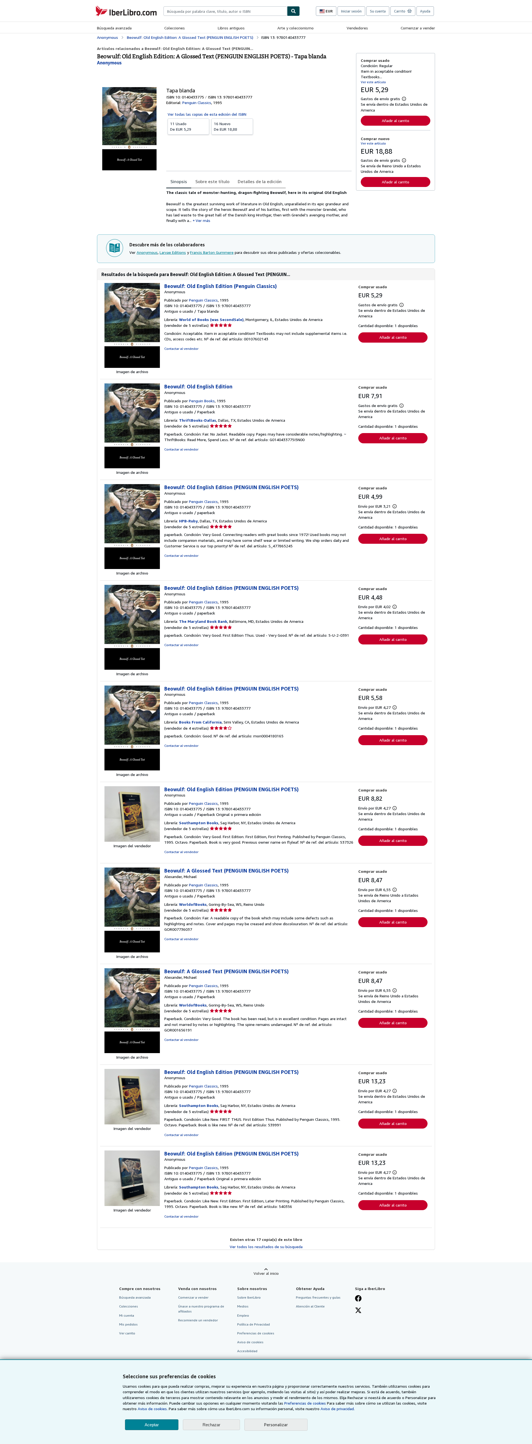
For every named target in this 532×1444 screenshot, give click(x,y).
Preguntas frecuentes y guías (318, 1297)
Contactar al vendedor (181, 349)
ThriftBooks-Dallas (197, 420)
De (180, 126)
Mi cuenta (126, 1315)
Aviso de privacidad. (338, 1408)
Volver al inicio (266, 1273)
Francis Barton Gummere (212, 252)
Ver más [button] (203, 220)
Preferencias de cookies (305, 1403)
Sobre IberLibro (249, 1297)
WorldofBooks (193, 904)
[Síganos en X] (358, 1311)
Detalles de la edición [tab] (260, 181)
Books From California (200, 722)
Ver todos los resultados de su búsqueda (266, 1246)
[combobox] (225, 11)
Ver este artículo (373, 82)
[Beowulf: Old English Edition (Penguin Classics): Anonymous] (132, 366)
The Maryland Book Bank (203, 621)
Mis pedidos (128, 1324)
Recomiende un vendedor (198, 1320)
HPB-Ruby (188, 521)
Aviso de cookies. (153, 1408)
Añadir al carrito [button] (395, 120)
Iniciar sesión (351, 11)
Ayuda (425, 11)
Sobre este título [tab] (212, 181)
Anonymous (147, 252)
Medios (243, 1306)
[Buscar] (293, 11)
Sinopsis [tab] (178, 181)
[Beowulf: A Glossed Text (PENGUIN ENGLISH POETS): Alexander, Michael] (132, 951)
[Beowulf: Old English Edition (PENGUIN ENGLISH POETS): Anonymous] (132, 567)
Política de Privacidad (253, 1324)
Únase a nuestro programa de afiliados (201, 1308)
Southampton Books (198, 822)
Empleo (243, 1315)
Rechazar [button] (211, 1424)
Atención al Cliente (310, 1306)
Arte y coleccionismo (295, 28)
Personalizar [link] (276, 1424)
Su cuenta (378, 11)
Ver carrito (127, 1333)
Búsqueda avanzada (114, 28)
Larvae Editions (173, 252)
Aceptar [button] (152, 1424)
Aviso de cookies (250, 1342)
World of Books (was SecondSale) (211, 319)
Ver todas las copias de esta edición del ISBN (207, 114)
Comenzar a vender (418, 28)
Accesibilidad (247, 1351)
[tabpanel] (259, 207)
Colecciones (174, 28)
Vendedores (357, 28)
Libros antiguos (231, 28)
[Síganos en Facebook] (358, 1299)
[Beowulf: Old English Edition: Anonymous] (132, 466)
